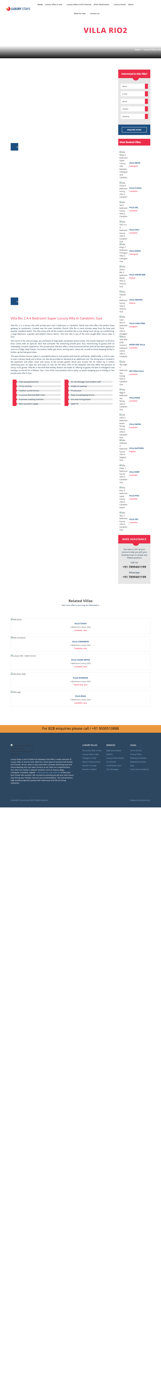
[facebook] (12, 789)
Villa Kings (135, 251)
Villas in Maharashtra (91, 762)
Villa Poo (134, 495)
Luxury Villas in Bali (90, 754)
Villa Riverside (80, 678)
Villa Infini (135, 424)
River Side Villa (137, 344)
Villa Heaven (135, 299)
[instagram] (19, 789)
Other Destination (101, 4)
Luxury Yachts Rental (115, 758)
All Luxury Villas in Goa (92, 750)
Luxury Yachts (120, 4)
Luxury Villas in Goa (53, 4)
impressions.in (144, 800)
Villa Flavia (135, 188)
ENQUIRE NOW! (134, 129)
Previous (17, 147)
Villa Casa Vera (137, 323)
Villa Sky (133, 519)
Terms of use (136, 750)
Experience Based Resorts (113, 752)
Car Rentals (111, 762)
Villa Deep (134, 472)
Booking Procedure (138, 762)
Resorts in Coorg (89, 765)
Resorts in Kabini (89, 769)
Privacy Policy (135, 754)
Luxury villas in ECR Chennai (79, 4)
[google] (16, 789)
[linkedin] (24, 789)
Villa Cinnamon (80, 641)
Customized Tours (114, 765)
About (131, 4)
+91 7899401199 (134, 567)
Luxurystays (24, 800)
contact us (94, 13)
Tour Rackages (112, 769)
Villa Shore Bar (137, 274)
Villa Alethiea (136, 448)
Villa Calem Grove (80, 660)
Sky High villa (136, 371)
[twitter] (14, 789)
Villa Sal (133, 207)
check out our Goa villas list (48, 772)
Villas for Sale (80, 13)
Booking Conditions (138, 758)
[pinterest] (21, 789)
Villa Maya (134, 163)
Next (17, 301)
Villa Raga (134, 397)
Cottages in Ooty (89, 758)
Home (40, 4)
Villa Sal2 (134, 229)
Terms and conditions (139, 769)
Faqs (132, 765)
